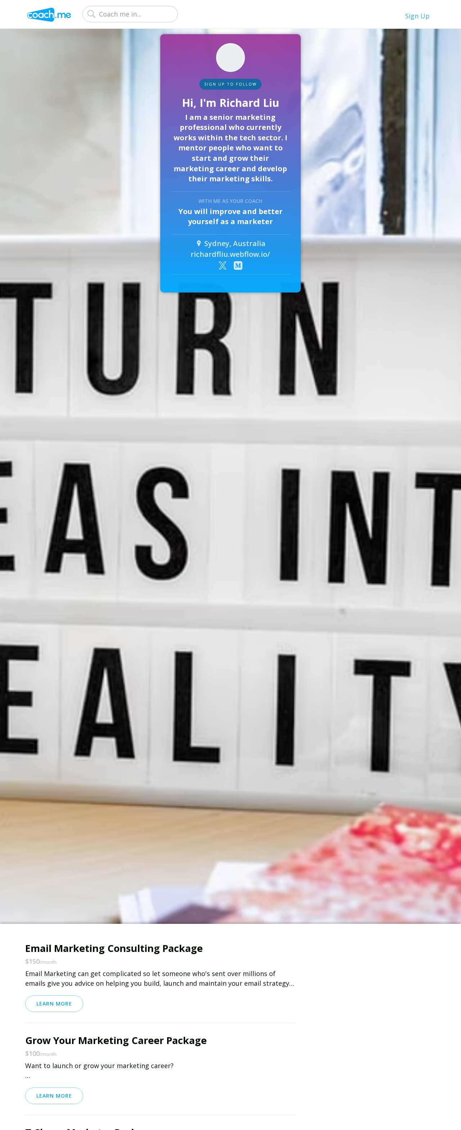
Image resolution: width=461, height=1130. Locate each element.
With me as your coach (230, 201)
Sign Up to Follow (230, 84)
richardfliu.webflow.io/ (230, 254)
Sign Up (417, 16)
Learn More (54, 1003)
